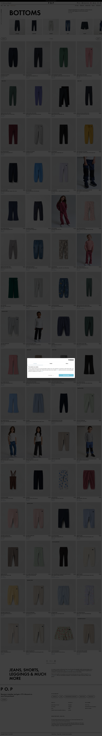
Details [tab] (51, 363)
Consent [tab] (35, 363)
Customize (50, 375)
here (42, 371)
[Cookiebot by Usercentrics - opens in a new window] (69, 360)
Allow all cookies (66, 375)
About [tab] (67, 363)
